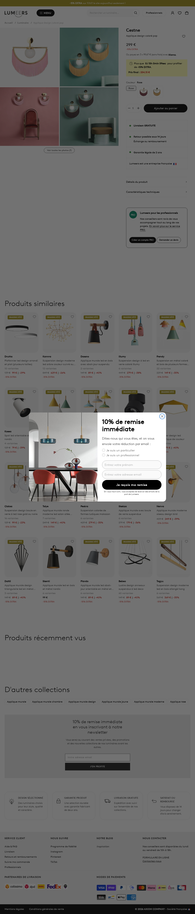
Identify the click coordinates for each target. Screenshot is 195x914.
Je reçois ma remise (131, 485)
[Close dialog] (162, 416)
